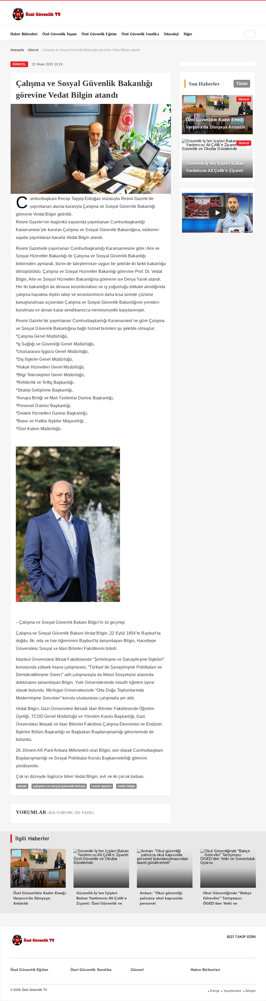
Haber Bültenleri (205, 970)
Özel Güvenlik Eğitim (29, 970)
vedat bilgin (126, 786)
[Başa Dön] (257, 992)
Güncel (19, 64)
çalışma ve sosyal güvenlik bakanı (59, 786)
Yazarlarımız (232, 991)
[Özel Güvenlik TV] (36, 19)
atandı (22, 786)
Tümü (242, 83)
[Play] (217, 213)
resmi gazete (101, 786)
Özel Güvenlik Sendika (90, 970)
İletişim (250, 991)
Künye (215, 991)
